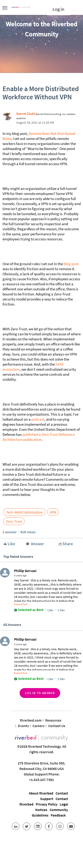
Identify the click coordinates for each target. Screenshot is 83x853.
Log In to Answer (40, 693)
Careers (38, 725)
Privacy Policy (46, 804)
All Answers (12, 624)
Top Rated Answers (18, 556)
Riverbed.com (31, 720)
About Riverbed (41, 793)
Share (67, 543)
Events (23, 725)
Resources (53, 720)
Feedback (58, 815)
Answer (37, 543)
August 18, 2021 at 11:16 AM (35, 122)
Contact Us (56, 725)
